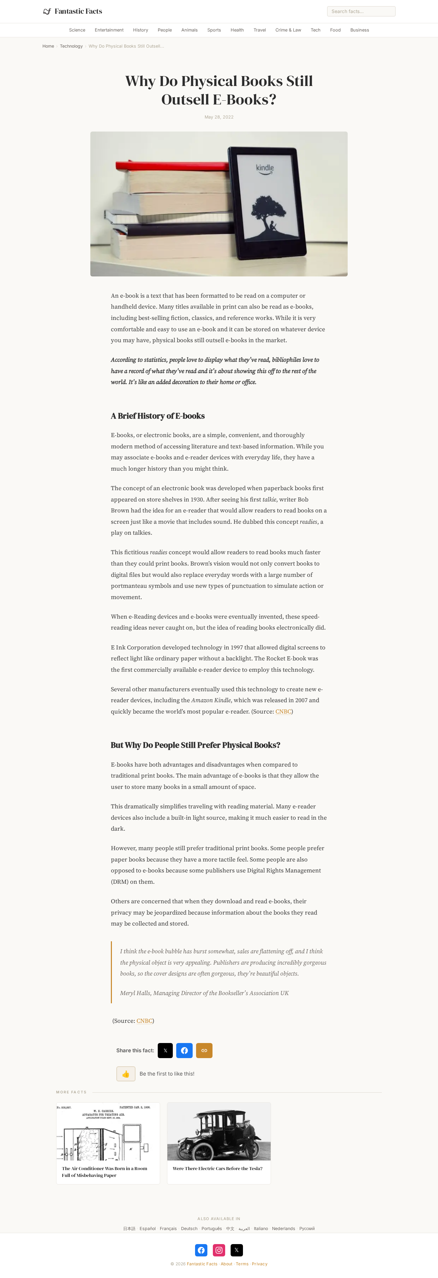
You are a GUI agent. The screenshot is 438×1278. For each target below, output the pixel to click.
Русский (307, 1228)
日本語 (129, 1228)
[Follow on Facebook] (201, 1250)
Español (148, 1228)
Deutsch (189, 1228)
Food (335, 30)
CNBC (283, 711)
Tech (316, 30)
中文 (230, 1228)
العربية (244, 1228)
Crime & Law (288, 30)
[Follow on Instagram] (219, 1250)
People (165, 30)
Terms (242, 1263)
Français (168, 1228)
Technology (71, 46)
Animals (189, 30)
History (140, 30)
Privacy (260, 1263)
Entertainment (109, 30)
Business (359, 30)
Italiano (261, 1228)
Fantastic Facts (202, 1263)
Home (48, 46)
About (226, 1263)
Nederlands (283, 1228)
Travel (260, 30)
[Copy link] (204, 1050)
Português (212, 1228)
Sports (214, 30)
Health (237, 30)
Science (77, 30)
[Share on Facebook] (184, 1050)
